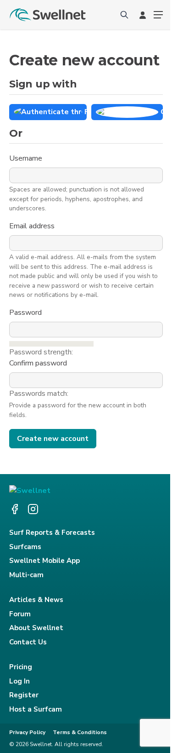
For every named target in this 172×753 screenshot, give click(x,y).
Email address (32, 226)
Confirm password (39, 363)
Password (26, 312)
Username (26, 158)
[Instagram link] (33, 509)
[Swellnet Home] (48, 14)
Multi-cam (26, 574)
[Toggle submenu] (158, 14)
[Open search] (124, 14)
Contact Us (28, 642)
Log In (19, 681)
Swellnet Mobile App (44, 560)
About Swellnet (36, 627)
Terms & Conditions (80, 732)
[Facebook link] (14, 509)
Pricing (20, 667)
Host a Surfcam (35, 709)
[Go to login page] (142, 14)
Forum (20, 614)
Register (24, 695)
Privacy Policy (27, 732)
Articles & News (36, 599)
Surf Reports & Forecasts (52, 532)
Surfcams (25, 546)
